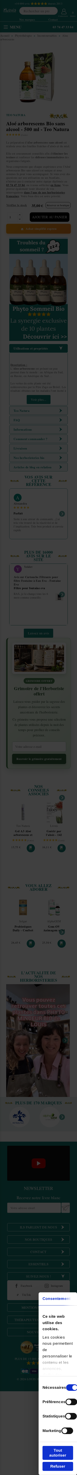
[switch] (71, 1416)
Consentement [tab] (56, 1298)
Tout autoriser (57, 1452)
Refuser (57, 1466)
